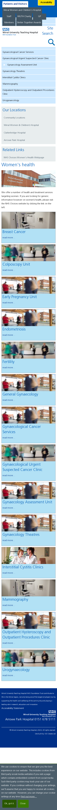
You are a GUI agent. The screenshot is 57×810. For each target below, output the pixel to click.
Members (9, 22)
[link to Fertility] (29, 350)
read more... (8, 238)
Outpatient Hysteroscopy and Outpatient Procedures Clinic (28, 92)
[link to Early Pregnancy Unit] (29, 285)
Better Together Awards (29, 22)
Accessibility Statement (12, 708)
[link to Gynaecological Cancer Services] (29, 415)
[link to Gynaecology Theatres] (29, 523)
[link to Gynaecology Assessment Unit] (29, 490)
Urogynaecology (11, 100)
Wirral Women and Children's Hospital (22, 10)
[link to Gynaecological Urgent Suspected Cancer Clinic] (29, 453)
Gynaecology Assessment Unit (22, 65)
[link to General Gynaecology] (29, 382)
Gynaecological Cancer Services (18, 52)
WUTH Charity (24, 16)
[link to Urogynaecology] (29, 658)
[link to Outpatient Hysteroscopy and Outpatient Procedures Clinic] (29, 620)
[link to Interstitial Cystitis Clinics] (29, 555)
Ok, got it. (9, 803)
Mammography (10, 84)
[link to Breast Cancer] (29, 220)
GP (39, 16)
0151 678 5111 (45, 719)
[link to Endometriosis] (29, 317)
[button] (51, 42)
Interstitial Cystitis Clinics (14, 77)
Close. (23, 803)
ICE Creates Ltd (50, 734)
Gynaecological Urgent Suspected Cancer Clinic (26, 58)
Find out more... (29, 797)
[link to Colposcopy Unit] (29, 252)
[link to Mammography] (29, 588)
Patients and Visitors (15, 4)
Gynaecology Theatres (14, 71)
